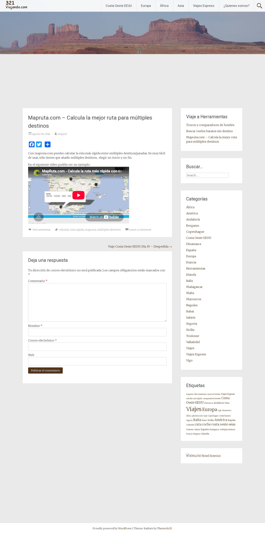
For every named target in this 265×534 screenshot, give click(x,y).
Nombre (35, 326)
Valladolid (193, 342)
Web (31, 355)
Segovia (191, 323)
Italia (189, 281)
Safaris (190, 317)
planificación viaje (199, 416)
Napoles (192, 305)
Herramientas (41, 229)
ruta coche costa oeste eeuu (215, 424)
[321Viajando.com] (16, 9)
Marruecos (193, 299)
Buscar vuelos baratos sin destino (209, 131)
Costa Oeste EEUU (119, 6)
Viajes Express (203, 6)
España (191, 250)
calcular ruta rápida (71, 229)
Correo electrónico (42, 340)
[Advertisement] (132, 81)
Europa (146, 6)
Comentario (37, 281)
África (164, 6)
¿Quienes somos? (236, 6)
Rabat (190, 311)
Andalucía (193, 219)
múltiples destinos (109, 229)
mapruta (90, 229)
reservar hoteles (213, 394)
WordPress (125, 528)
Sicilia (190, 330)
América (192, 213)
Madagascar (194, 287)
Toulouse (192, 336)
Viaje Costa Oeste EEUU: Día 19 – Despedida (140, 246)
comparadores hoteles (212, 398)
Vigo (189, 360)
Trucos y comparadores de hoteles (210, 125)
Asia (181, 6)
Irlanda (191, 274)
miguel (62, 134)
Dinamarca (193, 244)
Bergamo (192, 225)
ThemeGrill (164, 528)
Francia (191, 262)
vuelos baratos (225, 416)
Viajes (190, 348)
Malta (190, 293)
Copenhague (195, 231)
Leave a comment (140, 229)
